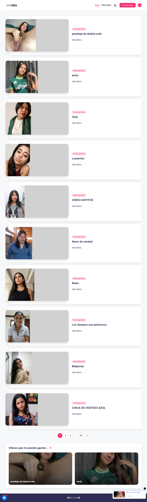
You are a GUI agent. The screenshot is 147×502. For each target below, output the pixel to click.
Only (75, 116)
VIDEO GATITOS (82, 200)
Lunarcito (78, 158)
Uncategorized (79, 29)
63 (81, 436)
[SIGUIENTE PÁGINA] (87, 435)
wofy (75, 75)
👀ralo (11, 5)
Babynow (78, 366)
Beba (75, 283)
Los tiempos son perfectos (89, 324)
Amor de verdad (82, 241)
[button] (128, 5)
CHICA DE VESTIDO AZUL (89, 407)
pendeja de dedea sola (86, 33)
